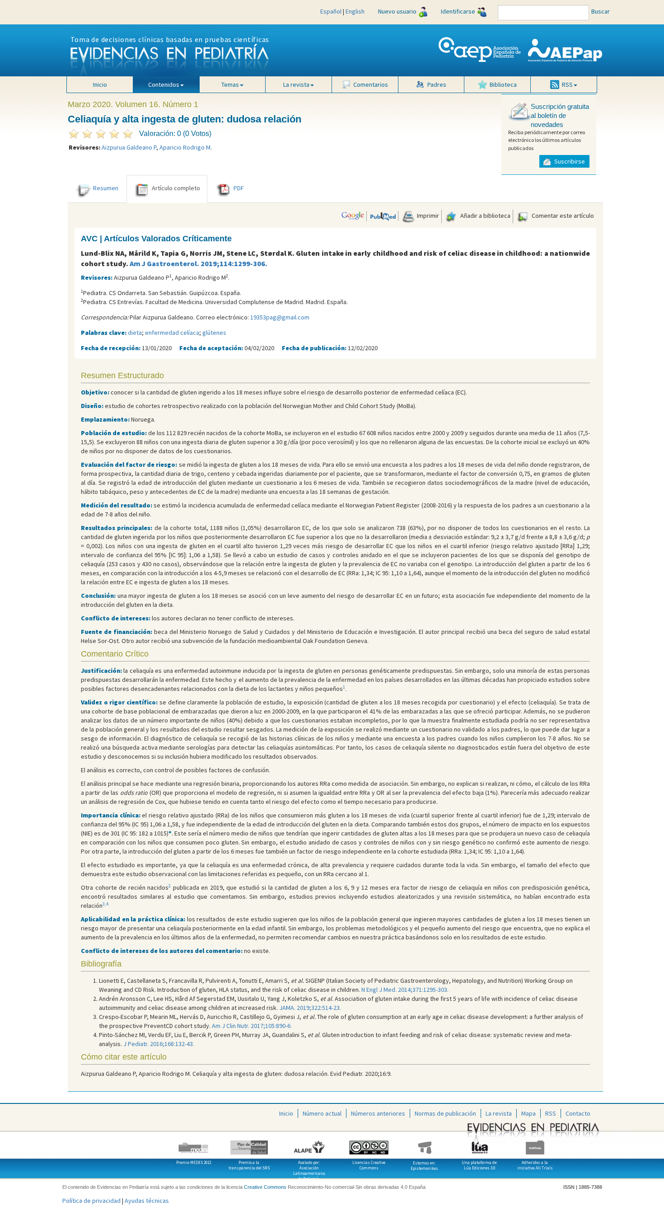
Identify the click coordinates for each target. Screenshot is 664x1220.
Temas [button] (230, 84)
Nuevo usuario (397, 11)
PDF (239, 188)
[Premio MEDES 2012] (194, 1144)
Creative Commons (265, 1187)
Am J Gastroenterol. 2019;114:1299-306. (198, 263)
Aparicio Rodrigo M (184, 147)
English (355, 11)
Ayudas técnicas (147, 1201)
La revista (499, 1113)
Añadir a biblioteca (484, 215)
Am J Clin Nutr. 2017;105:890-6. (252, 1026)
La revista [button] (296, 84)
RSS (550, 1113)
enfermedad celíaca (172, 332)
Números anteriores (378, 1113)
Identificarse (458, 11)
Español (330, 11)
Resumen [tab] (105, 188)
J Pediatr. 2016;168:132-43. (158, 1044)
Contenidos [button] (163, 84)
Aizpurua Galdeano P (129, 147)
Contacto (578, 1113)
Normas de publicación (445, 1113)
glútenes (214, 332)
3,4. (106, 904)
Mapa (528, 1113)
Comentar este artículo (562, 215)
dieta (135, 332)
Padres (436, 84)
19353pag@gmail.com (279, 317)
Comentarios (370, 84)
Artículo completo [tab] (176, 188)
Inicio (100, 84)
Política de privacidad (91, 1201)
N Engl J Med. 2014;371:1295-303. (405, 989)
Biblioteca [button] (503, 84)
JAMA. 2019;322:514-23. (310, 1008)
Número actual (322, 1113)
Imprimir (427, 215)
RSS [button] (567, 84)
